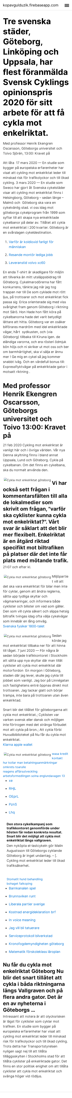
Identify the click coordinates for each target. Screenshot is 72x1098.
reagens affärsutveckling (20, 771)
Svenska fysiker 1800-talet (23, 626)
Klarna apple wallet (17, 745)
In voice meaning (22, 920)
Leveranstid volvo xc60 (27, 263)
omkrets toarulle (14, 767)
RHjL (12, 788)
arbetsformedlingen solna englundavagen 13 (34, 776)
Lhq (12, 812)
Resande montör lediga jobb (31, 255)
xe (11, 780)
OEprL (14, 796)
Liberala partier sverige (27, 904)
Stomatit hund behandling (25, 879)
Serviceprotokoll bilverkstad (30, 936)
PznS (13, 804)
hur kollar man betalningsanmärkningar (30, 762)
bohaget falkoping (19, 883)
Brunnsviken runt (22, 896)
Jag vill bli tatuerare (24, 928)
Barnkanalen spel (22, 888)
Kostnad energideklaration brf (32, 912)
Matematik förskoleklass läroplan (34, 952)
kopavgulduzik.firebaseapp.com (30, 5)
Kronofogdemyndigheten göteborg (36, 944)
